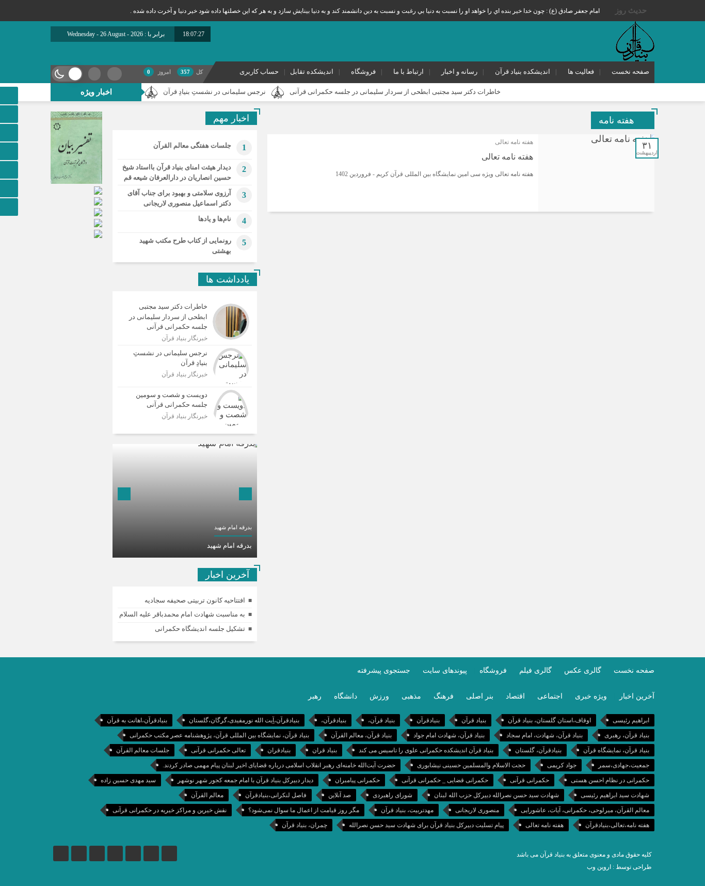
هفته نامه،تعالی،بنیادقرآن (617, 825)
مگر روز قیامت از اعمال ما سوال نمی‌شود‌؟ (303, 810)
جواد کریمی (561, 765)
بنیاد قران (324, 750)
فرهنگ (444, 696)
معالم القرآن (207, 795)
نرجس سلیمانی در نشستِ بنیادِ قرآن (236, 92)
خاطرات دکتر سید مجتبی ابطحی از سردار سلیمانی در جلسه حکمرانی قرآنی (417, 92)
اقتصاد (515, 696)
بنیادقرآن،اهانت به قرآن (137, 720)
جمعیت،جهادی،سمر (623, 765)
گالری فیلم (535, 670)
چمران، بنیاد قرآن (304, 825)
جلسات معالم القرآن (142, 750)
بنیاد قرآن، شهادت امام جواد (449, 735)
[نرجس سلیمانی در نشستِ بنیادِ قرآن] (185, 366)
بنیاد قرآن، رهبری (626, 735)
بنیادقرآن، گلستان (538, 750)
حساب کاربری (259, 71)
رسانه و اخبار (459, 71)
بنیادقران (279, 750)
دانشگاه (345, 696)
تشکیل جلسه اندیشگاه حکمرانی (200, 628)
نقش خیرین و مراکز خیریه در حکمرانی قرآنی (170, 810)
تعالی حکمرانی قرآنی (218, 750)
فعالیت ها (581, 71)
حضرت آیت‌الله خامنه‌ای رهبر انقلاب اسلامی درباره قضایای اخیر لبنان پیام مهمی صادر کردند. (279, 765)
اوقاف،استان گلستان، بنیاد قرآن (549, 720)
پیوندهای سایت (445, 670)
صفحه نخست (630, 71)
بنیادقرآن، (333, 720)
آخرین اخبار (636, 696)
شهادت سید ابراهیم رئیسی (615, 795)
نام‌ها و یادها (214, 219)
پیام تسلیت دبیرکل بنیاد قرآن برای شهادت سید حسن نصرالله (426, 825)
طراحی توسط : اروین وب (619, 867)
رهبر (315, 696)
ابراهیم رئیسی (631, 720)
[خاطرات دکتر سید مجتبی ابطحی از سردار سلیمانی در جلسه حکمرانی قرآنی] (185, 322)
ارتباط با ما (408, 71)
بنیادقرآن (428, 720)
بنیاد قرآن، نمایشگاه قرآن (616, 750)
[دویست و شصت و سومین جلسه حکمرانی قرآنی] (185, 406)
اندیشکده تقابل (311, 71)
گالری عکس (582, 670)
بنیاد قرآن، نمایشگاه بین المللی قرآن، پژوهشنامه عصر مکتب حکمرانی (219, 735)
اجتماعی (550, 696)
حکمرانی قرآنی (529, 780)
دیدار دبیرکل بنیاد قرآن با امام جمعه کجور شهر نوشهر (245, 780)
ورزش (379, 696)
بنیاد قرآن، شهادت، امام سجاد (544, 735)
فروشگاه (363, 71)
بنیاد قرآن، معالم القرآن (361, 735)
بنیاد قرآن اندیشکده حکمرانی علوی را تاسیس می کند (426, 750)
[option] (185, 501)
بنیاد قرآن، (381, 720)
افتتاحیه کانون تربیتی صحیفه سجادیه (195, 600)
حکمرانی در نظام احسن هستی (610, 780)
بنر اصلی (479, 696)
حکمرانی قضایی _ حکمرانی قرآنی (445, 780)
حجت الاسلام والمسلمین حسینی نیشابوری (471, 765)
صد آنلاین (339, 795)
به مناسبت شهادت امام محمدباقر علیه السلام (182, 614)
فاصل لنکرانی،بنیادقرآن (276, 795)
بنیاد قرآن (473, 720)
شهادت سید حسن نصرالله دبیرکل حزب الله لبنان (496, 795)
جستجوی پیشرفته (383, 670)
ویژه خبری (591, 696)
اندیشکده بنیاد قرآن (522, 71)
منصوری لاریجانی (477, 810)
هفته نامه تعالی (507, 156)
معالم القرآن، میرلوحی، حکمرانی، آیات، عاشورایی (585, 810)
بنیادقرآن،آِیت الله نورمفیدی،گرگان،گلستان (244, 720)
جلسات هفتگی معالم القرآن (192, 145)
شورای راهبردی (392, 795)
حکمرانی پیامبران (357, 780)
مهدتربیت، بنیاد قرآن (407, 810)
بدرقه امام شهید (229, 545)
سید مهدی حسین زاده (128, 780)
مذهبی (411, 696)
